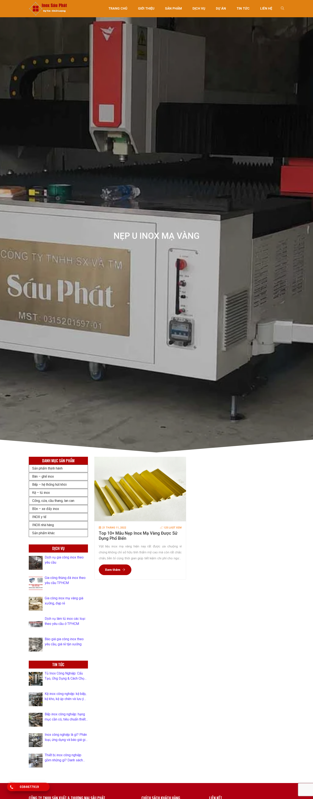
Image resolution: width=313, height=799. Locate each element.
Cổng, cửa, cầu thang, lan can (53, 501)
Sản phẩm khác (43, 533)
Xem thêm (112, 570)
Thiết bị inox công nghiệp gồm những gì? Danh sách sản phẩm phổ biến (64, 758)
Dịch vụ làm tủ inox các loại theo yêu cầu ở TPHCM (65, 621)
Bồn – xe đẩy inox (45, 509)
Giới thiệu (146, 8)
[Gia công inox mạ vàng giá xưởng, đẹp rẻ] (36, 604)
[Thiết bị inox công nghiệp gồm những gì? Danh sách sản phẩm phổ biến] (36, 760)
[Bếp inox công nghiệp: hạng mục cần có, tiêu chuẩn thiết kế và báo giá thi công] (36, 720)
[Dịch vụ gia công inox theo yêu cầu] (36, 563)
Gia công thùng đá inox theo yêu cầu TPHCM (65, 580)
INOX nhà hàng (43, 525)
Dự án (221, 8)
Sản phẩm (173, 8)
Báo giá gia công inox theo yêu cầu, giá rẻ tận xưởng (64, 641)
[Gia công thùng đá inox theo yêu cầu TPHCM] (36, 583)
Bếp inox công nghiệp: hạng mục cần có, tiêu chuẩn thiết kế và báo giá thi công (65, 717)
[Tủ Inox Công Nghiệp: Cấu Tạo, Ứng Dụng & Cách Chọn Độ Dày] (36, 679)
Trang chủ (117, 8)
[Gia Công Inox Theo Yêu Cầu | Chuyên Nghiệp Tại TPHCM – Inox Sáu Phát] (48, 8)
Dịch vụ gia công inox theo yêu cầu (64, 559)
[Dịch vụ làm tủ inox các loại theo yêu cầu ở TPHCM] (36, 624)
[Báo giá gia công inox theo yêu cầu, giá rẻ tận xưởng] (36, 645)
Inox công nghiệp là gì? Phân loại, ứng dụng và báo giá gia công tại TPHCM (66, 737)
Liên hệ (266, 8)
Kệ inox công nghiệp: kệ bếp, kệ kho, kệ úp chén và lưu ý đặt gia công (65, 697)
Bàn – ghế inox (43, 476)
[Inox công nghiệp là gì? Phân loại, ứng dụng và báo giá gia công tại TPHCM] (36, 740)
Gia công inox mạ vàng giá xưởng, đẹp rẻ (64, 600)
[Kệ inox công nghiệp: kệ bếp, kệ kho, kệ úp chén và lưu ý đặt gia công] (36, 699)
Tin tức (243, 8)
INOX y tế (39, 517)
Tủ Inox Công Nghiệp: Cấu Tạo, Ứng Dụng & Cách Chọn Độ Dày (65, 676)
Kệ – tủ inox (41, 493)
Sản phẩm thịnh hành (47, 468)
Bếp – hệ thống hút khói (49, 485)
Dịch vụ (198, 8)
